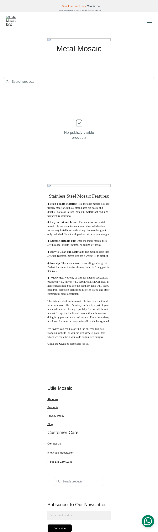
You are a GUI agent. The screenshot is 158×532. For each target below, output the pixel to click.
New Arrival (94, 6)
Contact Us (54, 443)
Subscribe (60, 528)
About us (52, 399)
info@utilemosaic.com (71, 10)
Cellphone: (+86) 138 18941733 (91, 10)
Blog (50, 424)
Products (52, 407)
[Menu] (149, 22)
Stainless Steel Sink (74, 6)
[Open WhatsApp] (148, 521)
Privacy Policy (55, 415)
